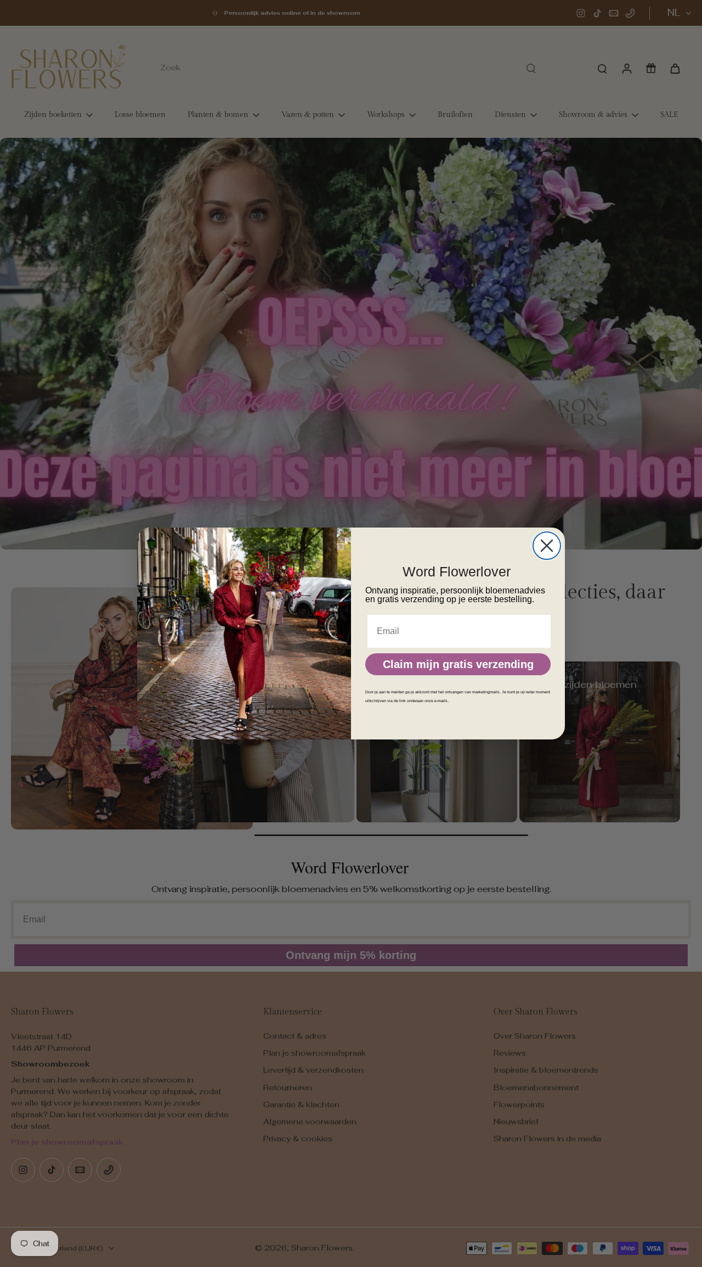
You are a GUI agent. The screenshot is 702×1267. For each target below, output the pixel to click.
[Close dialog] (547, 545)
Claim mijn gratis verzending (458, 664)
